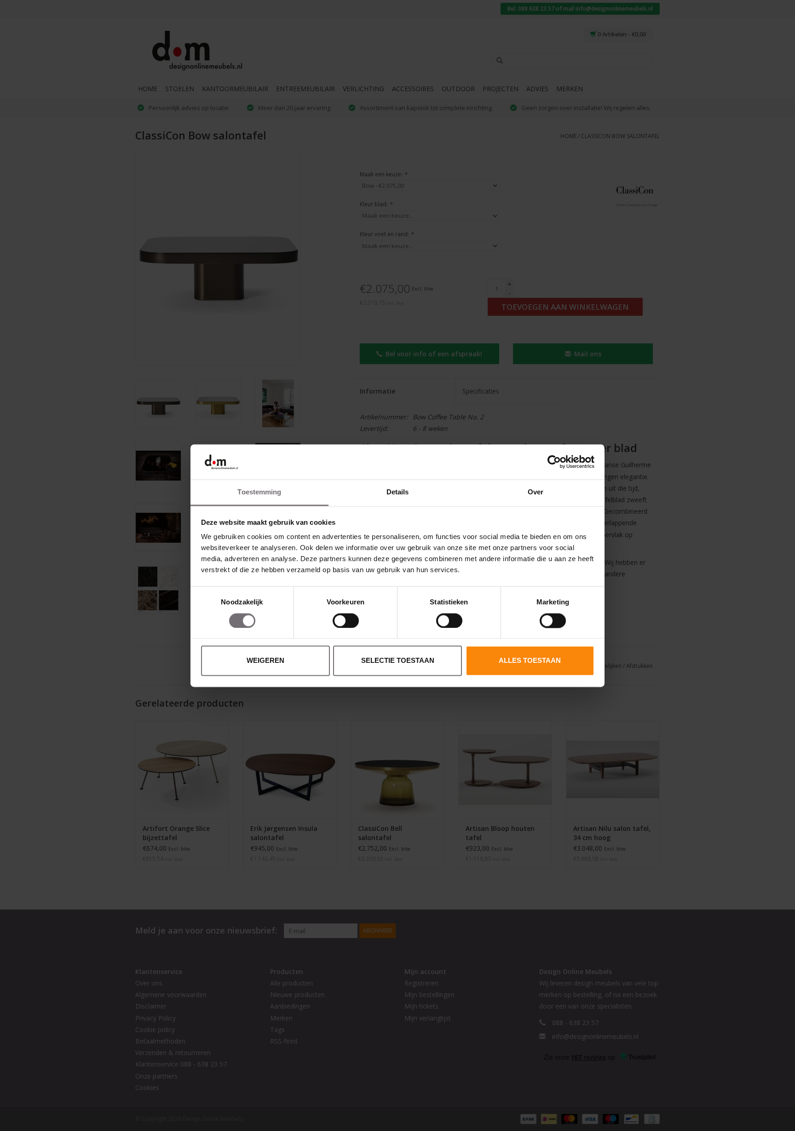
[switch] (346, 620)
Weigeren (265, 661)
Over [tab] (535, 492)
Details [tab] (397, 492)
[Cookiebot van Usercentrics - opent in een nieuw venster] (554, 462)
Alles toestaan (530, 661)
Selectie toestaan (397, 661)
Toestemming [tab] (259, 492)
